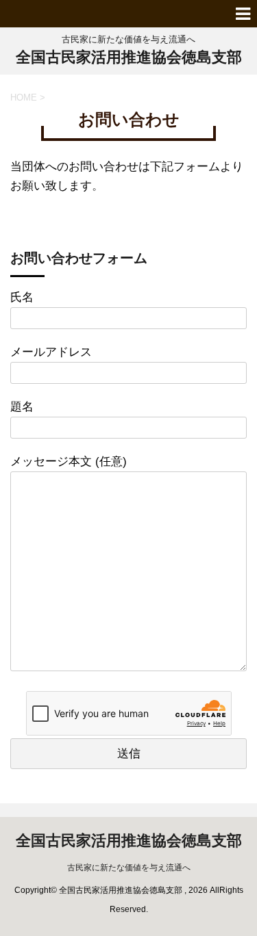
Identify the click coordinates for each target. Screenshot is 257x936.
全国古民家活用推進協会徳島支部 (129, 57)
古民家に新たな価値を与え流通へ (129, 867)
